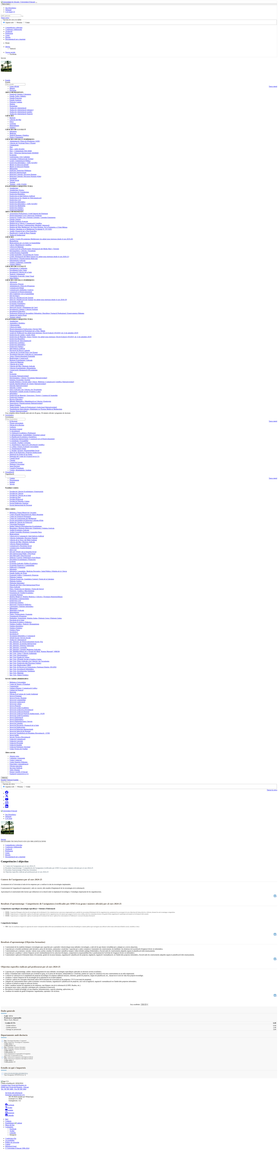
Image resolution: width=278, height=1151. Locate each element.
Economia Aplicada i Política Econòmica (24, 563)
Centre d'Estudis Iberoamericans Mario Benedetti (26, 514)
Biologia (12, 118)
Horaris (7, 37)
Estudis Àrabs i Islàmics (18, 96)
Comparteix (9, 1127)
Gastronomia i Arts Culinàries (20, 157)
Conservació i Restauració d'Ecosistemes (23, 370)
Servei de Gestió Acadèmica (19, 708)
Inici (6, 1119)
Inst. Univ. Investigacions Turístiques (22, 671)
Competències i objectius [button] (13, 845)
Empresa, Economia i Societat (20, 380)
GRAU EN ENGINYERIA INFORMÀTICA (16, 1073)
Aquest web (9, 22)
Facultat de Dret (15, 497)
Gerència (13, 427)
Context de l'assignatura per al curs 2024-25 (20, 866)
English (15, 780)
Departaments (14, 480)
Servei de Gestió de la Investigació (21, 710)
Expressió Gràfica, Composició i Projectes (24, 575)
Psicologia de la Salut (17, 620)
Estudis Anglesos (15, 100)
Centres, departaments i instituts (20, 470)
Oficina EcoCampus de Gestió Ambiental (24, 694)
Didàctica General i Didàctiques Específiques (25, 557)
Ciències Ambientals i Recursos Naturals (23, 538)
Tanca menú (6, 4)
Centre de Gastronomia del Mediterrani (23, 518)
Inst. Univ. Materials (16, 673)
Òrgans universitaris (16, 423)
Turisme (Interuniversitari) (18, 411)
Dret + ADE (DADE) (17, 149)
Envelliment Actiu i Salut (18, 270)
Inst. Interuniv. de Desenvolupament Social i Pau (26, 642)
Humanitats (13, 106)
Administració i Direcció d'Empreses (22, 286)
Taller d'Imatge (15, 770)
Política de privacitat (12, 1142)
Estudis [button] (7, 80)
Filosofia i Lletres (16, 388)
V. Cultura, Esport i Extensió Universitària (24, 447)
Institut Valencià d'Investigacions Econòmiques (26, 526)
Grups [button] (7, 853)
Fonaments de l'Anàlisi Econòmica (21, 593)
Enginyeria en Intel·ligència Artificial (22, 196)
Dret (11, 147)
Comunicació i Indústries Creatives (21, 290)
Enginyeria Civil (15, 200)
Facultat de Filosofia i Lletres (19, 501)
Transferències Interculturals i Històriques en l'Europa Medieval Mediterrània (36, 409)
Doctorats (13, 90)
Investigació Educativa (17, 311)
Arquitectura (14, 188)
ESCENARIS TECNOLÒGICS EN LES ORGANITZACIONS (23, 76)
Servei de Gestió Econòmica (19, 715)
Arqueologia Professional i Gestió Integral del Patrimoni (29, 213)
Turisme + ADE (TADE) (18, 184)
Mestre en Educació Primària (19, 167)
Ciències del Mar (15, 120)
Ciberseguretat (14, 325)
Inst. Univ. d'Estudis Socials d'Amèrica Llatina (25, 659)
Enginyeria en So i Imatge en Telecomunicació (25, 198)
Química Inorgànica (16, 626)
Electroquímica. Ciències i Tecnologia (23, 251)
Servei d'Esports (15, 706)
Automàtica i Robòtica (17, 323)
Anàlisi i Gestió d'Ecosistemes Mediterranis (41, 239)
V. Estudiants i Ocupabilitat (19, 441)
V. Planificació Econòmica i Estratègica (23, 437)
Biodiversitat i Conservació (19, 358)
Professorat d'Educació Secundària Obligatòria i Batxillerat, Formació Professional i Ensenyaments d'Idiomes (47, 313)
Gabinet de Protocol (16, 690)
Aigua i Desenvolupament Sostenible (22, 356)
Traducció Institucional (17, 235)
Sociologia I (14, 632)
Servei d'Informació (16, 717)
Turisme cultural (15, 317)
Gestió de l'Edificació (44, 333)
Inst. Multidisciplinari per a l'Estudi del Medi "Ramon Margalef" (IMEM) (35, 651)
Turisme (12, 182)
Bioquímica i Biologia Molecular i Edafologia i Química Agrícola (32, 528)
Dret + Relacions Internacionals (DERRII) (24, 153)
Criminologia (14, 145)
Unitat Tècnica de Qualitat (19, 749)
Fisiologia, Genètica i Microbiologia (22, 591)
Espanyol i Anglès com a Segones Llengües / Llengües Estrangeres (32, 217)
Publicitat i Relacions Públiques (20, 170)
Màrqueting (13, 169)
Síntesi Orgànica (15, 405)
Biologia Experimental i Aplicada (21, 360)
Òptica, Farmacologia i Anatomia (21, 614)
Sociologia (13, 178)
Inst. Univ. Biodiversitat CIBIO (20, 665)
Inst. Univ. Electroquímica (18, 655)
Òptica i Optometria (16, 137)
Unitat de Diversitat (16, 743)
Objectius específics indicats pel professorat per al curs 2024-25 (27, 872)
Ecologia (13, 561)
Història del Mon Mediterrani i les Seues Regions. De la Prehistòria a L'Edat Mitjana (38, 227)
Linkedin (13, 1133)
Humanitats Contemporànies (19, 599)
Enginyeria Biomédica (17, 339)
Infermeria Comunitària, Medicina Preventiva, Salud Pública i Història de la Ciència (38, 571)
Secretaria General (16, 429)
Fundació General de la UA (19, 774)
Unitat (27, 22)
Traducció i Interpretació (18, 108)
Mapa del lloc (10, 1125)
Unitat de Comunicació (17, 739)
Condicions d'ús (10, 1138)
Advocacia (13, 282)
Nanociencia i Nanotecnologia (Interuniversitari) (26, 403)
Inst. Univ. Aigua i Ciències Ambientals (23, 653)
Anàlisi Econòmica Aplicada (19, 530)
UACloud (8, 818)
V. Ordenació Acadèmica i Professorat (23, 433)
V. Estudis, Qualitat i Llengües (20, 443)
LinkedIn (10, 1115)
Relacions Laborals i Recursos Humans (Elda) (25, 176)
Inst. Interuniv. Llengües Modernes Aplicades (25, 649)
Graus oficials (14, 86)
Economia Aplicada (16, 302)
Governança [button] (9, 415)
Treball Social (14, 180)
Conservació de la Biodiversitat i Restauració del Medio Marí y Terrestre (34, 249)
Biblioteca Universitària (18, 682)
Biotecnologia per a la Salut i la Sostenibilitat (25, 243)
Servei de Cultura (16, 704)
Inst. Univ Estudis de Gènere (19, 657)
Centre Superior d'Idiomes (18, 762)
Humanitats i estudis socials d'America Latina (25, 391)
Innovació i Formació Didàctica (20, 604)
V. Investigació (15, 431)
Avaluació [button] (8, 849)
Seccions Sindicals (16, 768)
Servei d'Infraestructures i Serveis (21, 721)
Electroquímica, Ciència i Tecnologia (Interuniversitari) (28, 378)
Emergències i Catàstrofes (18, 268)
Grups (7, 35)
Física (12, 122)
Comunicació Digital (17, 288)
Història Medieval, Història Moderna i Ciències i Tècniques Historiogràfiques (36, 597)
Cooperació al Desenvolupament (21, 292)
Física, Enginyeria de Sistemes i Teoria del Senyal (27, 589)
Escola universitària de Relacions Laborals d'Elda (26, 520)
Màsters (12, 88)
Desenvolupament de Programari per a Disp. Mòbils (27, 331)
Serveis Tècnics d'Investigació (20, 737)
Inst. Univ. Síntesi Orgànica (19, 675)
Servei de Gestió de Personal (19, 712)
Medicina (13, 133)
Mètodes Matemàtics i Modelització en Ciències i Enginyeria (30, 401)
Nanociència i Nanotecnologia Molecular (24, 258)
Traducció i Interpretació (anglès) (21, 112)
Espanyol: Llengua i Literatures (20, 94)
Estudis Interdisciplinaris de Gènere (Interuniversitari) (28, 384)
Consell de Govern (16, 462)
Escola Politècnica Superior (19, 503)
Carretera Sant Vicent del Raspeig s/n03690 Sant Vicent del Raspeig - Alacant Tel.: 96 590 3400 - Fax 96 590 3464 (15, 1087)
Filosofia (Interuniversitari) (19, 386)
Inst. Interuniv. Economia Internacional (23, 644)
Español (3, 780)
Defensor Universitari (17, 464)
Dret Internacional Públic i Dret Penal (22, 554)
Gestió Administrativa (17, 305)
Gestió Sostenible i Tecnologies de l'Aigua (24, 255)
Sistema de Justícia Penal (18, 315)
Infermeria (13, 131)
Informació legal (10, 1146)
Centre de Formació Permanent (20, 516)
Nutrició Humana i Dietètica (19, 135)
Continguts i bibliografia (13, 29)
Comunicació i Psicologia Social (21, 546)
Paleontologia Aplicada (17, 260)
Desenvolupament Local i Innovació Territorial (26, 215)
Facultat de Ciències (16, 493)
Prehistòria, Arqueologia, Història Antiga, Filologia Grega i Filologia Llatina (36, 618)
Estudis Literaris (15, 219)
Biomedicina (14, 241)
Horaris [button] (7, 855)
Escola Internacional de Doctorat (21, 505)
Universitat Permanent (17, 524)
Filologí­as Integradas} (17, 583)
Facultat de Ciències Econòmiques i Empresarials (26, 491)
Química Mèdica (15, 264)
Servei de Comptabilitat (18, 700)
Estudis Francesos (16, 98)
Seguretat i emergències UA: (15, 1095)
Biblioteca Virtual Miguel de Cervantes (23, 513)
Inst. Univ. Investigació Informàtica (22, 669)
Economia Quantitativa (17, 303)
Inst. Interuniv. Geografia (18, 647)
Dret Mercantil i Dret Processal (20, 556)
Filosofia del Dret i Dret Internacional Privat (25, 585)
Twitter (9, 1108)
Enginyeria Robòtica (17, 210)
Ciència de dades (15, 327)
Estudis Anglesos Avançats (19, 221)
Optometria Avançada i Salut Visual (22, 276)
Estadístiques (10, 1123)
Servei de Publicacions (17, 727)
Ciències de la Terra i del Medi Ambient (23, 540)
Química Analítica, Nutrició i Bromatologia (24, 624)
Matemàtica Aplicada (17, 610)
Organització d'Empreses (18, 616)
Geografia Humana (16, 595)
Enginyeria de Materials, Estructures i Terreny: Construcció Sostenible (34, 395)
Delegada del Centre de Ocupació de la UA (24, 456)
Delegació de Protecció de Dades (21, 454)
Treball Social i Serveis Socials (20, 638)
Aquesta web (10, 787)
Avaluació (8, 31)
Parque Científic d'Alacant (19, 772)
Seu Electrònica (10, 814)
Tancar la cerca (272, 790)
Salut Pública (14, 278)
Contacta (8, 1121)
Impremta (13, 692)
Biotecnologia (14, 534)
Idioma (7, 47)
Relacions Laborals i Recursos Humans (23, 174)
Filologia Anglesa (16, 581)
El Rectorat (13, 421)
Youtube (10, 1110)
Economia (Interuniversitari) (19, 376)
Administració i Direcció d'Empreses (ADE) (25, 141)
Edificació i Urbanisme (17, 567)
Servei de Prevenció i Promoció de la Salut (24, 725)
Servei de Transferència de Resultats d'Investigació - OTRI (30, 733)
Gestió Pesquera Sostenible (19, 253)
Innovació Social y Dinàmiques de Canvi (24, 307)
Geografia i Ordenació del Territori (21, 159)
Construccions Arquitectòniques (20, 548)
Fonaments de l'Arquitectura (19, 192)
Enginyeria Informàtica (17, 202)
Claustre (12, 460)
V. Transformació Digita (18, 449)
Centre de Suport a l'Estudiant (20, 684)
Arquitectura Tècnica (17, 190)
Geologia (13, 124)
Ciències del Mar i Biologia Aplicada (22, 366)
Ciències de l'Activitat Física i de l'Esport (24, 352)
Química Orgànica (16, 628)
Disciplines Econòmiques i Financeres (23, 559)
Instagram (10, 1113)
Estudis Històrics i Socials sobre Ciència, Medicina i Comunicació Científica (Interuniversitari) (42, 382)
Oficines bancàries (16, 766)
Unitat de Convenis (16, 741)
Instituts (12, 482)
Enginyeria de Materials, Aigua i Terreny (50, 337)
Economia (13, 155)
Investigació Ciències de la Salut (21, 272)
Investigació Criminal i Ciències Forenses (24, 309)
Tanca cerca (5, 18)
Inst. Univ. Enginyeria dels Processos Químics (25, 663)
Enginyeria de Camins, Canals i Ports (22, 335)
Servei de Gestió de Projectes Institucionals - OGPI (27, 714)
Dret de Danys (15, 296)
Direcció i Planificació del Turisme (21, 298)
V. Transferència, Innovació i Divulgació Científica (27, 445)
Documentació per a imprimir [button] (15, 857)
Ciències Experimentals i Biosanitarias (23, 368)
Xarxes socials (10, 52)
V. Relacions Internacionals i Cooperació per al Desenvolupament (32, 439)
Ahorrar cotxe (14, 756)
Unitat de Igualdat (16, 745)
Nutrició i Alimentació (17, 274)
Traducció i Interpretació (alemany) (22, 110)
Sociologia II (14, 634)
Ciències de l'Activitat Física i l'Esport (23, 143)
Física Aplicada (15, 587)
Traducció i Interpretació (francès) (21, 114)
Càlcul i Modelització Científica (20, 245)
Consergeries (14, 686)
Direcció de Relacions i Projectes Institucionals (26, 452)
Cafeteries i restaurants (17, 758)
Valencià (4, 778)
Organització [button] (9, 472)
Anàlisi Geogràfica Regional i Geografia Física (26, 532)
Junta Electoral (15, 466)
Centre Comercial (16, 760)
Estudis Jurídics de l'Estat (18, 573)
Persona (19, 22)
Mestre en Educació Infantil (19, 165)
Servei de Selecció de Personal (20, 731)
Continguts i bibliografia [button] (13, 847)
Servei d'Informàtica (16, 719)
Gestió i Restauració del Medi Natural (39, 257)
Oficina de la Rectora (17, 425)
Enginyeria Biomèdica (17, 194)
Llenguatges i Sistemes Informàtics (21, 606)
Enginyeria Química (16, 208)
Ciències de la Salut (16, 364)
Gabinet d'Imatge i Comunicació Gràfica (23, 688)
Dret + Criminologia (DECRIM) (21, 151)
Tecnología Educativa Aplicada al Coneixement (26, 354)
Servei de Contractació (17, 702)
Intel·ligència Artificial (17, 348)
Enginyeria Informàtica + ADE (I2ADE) (23, 163)
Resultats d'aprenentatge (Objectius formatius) (21, 870)
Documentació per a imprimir (15, 39)
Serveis (12, 484)
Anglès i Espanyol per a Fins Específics (23, 231)
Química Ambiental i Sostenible (20, 262)
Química (12, 127)
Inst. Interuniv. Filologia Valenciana (22, 646)
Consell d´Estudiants (17, 468)
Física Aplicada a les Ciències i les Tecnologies (26, 390)
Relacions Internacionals (18, 172)
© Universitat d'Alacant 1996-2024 (17, 1148)
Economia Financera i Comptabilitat (22, 565)
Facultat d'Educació (16, 499)
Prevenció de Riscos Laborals (20, 350)
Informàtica (13, 393)
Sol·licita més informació (13, 1093)
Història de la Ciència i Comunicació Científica (26, 223)
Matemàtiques (14, 125)
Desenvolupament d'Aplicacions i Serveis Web (26, 329)
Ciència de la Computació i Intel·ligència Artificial (27, 536)
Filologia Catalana (16, 102)
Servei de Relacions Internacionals (21, 729)
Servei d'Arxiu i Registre (18, 698)
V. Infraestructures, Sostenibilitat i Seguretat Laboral (27, 435)
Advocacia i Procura (17, 284)
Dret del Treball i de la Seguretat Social (23, 552)
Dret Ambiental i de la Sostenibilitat (22, 294)
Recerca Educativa (16, 399)
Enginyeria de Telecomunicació (20, 341)
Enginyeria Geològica (17, 343)
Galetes (7, 1144)
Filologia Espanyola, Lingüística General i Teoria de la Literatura (32, 579)
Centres (12, 478)
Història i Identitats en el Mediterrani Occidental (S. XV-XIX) (31, 229)
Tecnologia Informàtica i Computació (22, 636)
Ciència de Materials (17, 247)
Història (12, 104)
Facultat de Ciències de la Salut (20, 495)
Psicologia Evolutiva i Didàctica (20, 622)
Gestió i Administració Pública (20, 161)
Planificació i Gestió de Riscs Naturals (23, 233)
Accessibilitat (9, 1140)
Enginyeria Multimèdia (17, 206)
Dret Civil (13, 550)
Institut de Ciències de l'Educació (21, 522)
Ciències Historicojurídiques (19, 544)
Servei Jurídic (14, 735)
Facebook (10, 1105)
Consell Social (14, 458)
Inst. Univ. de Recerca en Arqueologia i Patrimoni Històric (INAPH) (33, 667)
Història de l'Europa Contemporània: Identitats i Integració (29, 225)
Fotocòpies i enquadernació (19, 764)
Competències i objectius (13, 27)
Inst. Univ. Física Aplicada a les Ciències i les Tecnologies (29, 661)
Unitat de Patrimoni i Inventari (20, 747)
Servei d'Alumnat (16, 696)
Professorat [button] (9, 851)
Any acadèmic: (135, 1004)
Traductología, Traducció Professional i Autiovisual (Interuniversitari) (33, 407)
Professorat (9, 33)
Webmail (8, 816)
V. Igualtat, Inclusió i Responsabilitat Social (24, 450)
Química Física (15, 630)
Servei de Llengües (16, 723)
